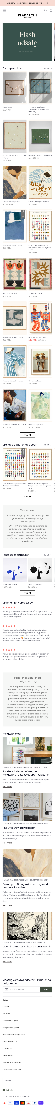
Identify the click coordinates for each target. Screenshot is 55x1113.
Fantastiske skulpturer (16, 555)
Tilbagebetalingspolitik (12, 1062)
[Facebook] (3, 1090)
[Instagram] (7, 1090)
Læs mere (7, 786)
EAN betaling (8, 1048)
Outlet (5, 1000)
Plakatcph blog (12, 733)
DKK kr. (8, 1080)
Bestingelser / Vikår (11, 1041)
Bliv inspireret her (13, 68)
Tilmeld (45, 989)
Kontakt (6, 1007)
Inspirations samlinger (12, 1069)
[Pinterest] (11, 1090)
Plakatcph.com (23, 1096)
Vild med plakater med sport (20, 444)
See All (27, 435)
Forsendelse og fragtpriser (14, 1034)
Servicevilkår (8, 1055)
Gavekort (6, 1014)
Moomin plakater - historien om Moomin (27, 946)
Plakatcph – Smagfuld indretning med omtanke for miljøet (25, 885)
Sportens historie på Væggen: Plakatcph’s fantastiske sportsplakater (26, 773)
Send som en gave (10, 1021)
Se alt (47, 68)
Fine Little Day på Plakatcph (19, 828)
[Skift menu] (4, 10)
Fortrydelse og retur (11, 1027)
